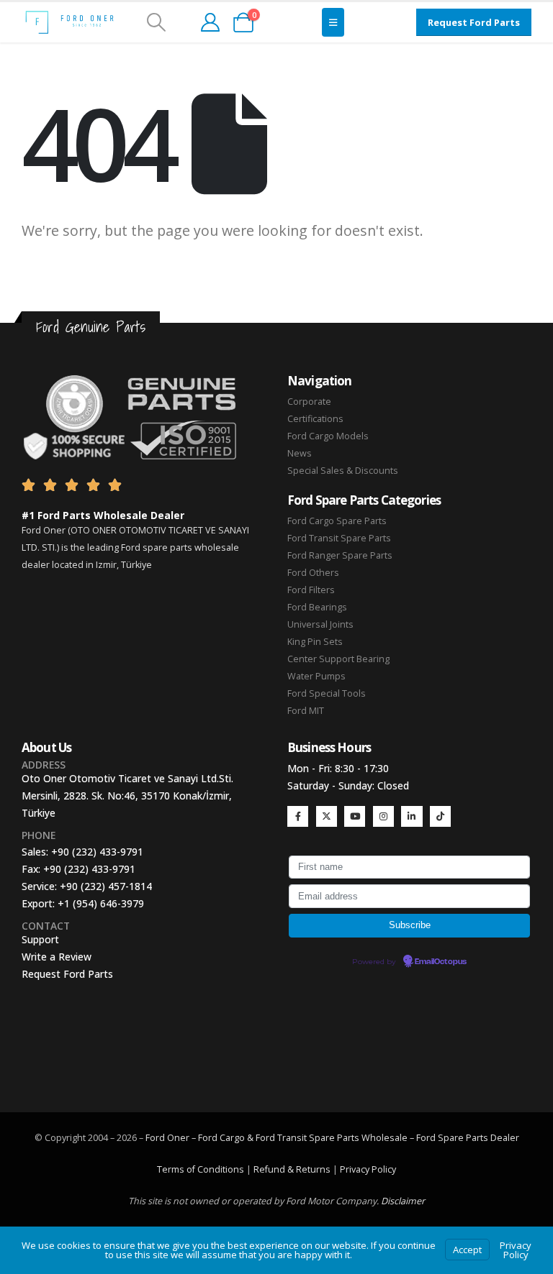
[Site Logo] (69, 22)
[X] (326, 816)
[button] (156, 22)
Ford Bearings (317, 607)
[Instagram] (383, 816)
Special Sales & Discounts (342, 470)
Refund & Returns (292, 1169)
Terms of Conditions (200, 1169)
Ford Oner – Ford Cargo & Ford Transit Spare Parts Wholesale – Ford (291, 1138)
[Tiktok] (440, 816)
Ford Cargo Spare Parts (337, 521)
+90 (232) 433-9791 (97, 851)
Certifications (315, 419)
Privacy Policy (368, 1169)
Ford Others (313, 573)
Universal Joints (320, 624)
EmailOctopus (441, 962)
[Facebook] (297, 816)
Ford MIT (305, 711)
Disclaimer (403, 1201)
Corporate (309, 401)
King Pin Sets (315, 642)
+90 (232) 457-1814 (106, 886)
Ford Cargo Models (328, 436)
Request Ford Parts (67, 974)
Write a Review (56, 956)
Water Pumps (316, 676)
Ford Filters (311, 590)
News (299, 453)
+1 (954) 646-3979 (101, 903)
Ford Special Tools (326, 693)
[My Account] (210, 22)
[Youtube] (354, 816)
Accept (467, 1249)
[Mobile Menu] (333, 22)
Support (40, 939)
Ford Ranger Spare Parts (339, 555)
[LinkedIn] (411, 816)
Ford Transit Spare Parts (339, 538)
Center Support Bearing (338, 659)
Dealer (503, 1138)
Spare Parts (463, 1138)
